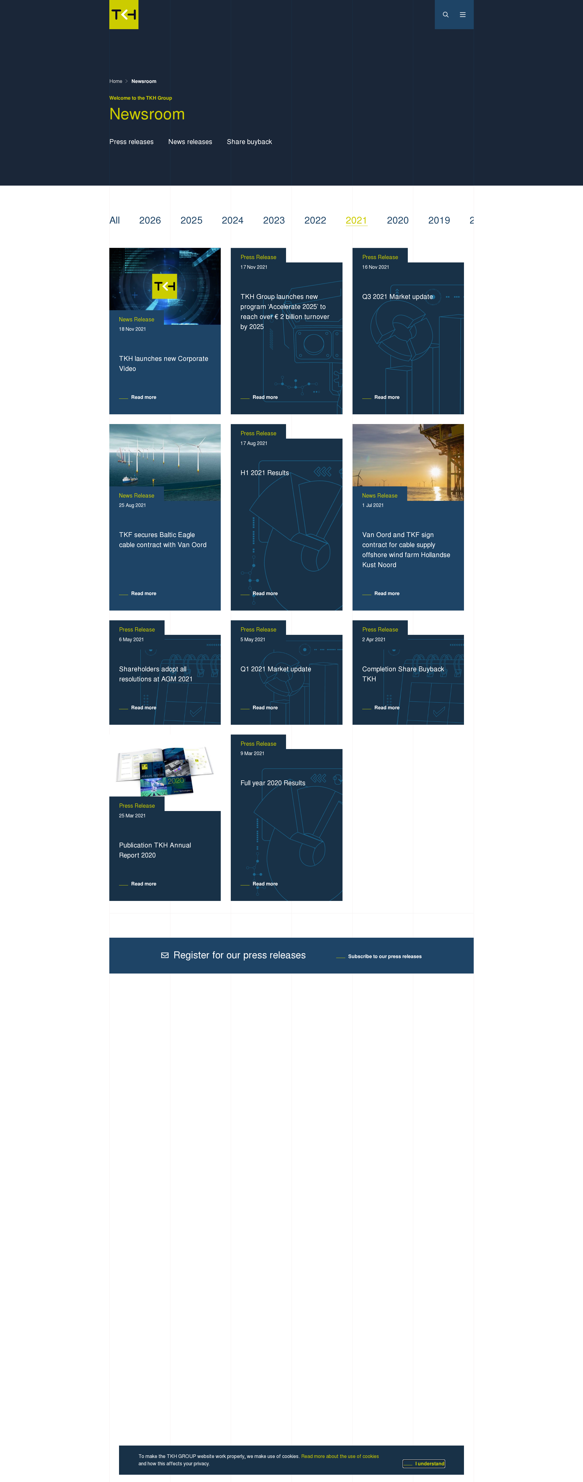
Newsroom (143, 81)
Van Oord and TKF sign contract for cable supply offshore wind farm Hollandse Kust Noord (406, 550)
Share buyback (249, 142)
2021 (357, 220)
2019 (439, 220)
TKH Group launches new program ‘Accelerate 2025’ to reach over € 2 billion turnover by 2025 (284, 312)
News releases (190, 142)
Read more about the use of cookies (340, 1456)
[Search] (448, 14)
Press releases (131, 142)
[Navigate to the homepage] (123, 14)
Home (115, 81)
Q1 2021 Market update (275, 669)
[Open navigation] (460, 14)
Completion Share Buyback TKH (403, 674)
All (114, 220)
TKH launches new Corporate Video (163, 363)
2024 (233, 220)
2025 (192, 220)
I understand (430, 1463)
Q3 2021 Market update (397, 297)
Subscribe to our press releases (385, 956)
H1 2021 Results (264, 473)
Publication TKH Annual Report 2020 (155, 850)
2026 (150, 220)
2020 (398, 220)
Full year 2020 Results (272, 783)
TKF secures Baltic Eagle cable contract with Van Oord (162, 540)
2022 (315, 220)
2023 (274, 220)
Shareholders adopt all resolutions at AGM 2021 (156, 674)
